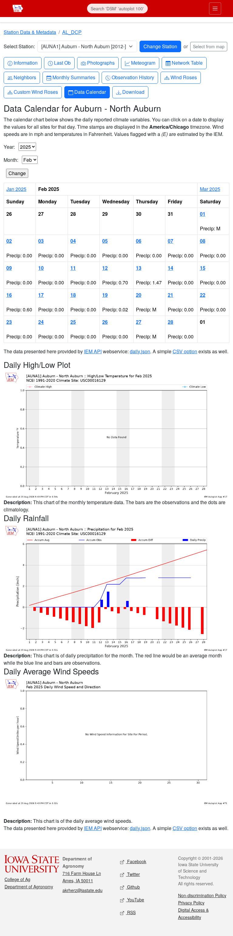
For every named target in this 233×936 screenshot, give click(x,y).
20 (138, 294)
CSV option (185, 351)
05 (105, 240)
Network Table (187, 62)
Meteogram (143, 62)
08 (202, 240)
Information (25, 62)
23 (9, 321)
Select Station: (19, 46)
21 (170, 294)
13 (138, 267)
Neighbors (24, 77)
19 (105, 294)
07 (170, 240)
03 (41, 240)
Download (133, 91)
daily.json (140, 351)
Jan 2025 (16, 188)
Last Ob (62, 62)
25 (73, 321)
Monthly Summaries (73, 77)
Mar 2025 (210, 188)
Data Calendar (90, 91)
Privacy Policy (191, 903)
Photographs (101, 62)
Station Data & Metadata (30, 32)
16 (9, 294)
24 (41, 321)
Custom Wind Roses (35, 91)
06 (138, 240)
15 (202, 267)
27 (138, 321)
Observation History (132, 77)
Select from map (209, 46)
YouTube (135, 900)
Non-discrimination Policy (202, 895)
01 (202, 213)
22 (202, 294)
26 (105, 321)
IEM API (93, 351)
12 (105, 267)
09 (9, 267)
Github (133, 887)
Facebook (136, 861)
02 (9, 240)
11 (73, 267)
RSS (131, 912)
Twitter (133, 874)
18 (73, 294)
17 (41, 294)
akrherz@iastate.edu (82, 890)
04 (73, 240)
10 (41, 267)
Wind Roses (183, 77)
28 (170, 321)
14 (170, 267)
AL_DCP (72, 32)
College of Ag (17, 879)
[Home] (18, 7)
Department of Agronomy (29, 886)
